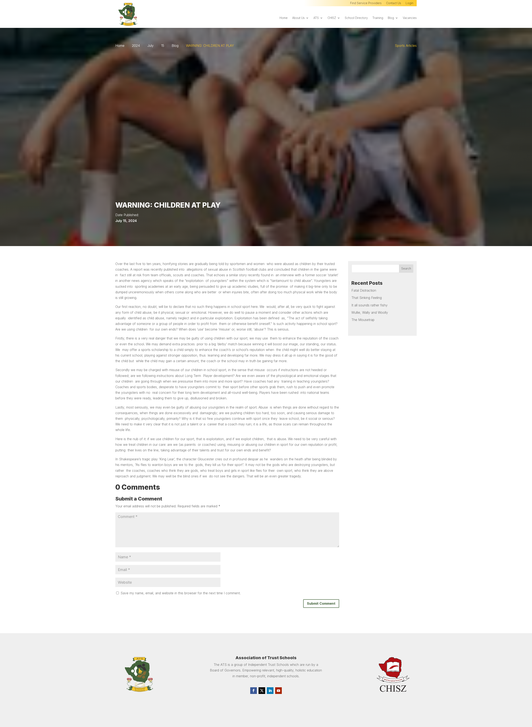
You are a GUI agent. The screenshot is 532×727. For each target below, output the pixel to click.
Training (377, 18)
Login (409, 3)
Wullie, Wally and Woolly (369, 312)
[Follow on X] (262, 690)
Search (406, 268)
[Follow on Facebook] (253, 690)
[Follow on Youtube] (278, 690)
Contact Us (393, 3)
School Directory (356, 18)
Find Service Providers (366, 3)
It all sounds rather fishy (369, 305)
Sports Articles (406, 45)
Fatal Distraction (363, 290)
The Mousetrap (362, 320)
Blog (391, 18)
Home (284, 18)
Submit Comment (321, 603)
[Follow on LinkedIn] (270, 690)
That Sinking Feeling (366, 298)
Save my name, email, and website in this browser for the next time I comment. (181, 593)
